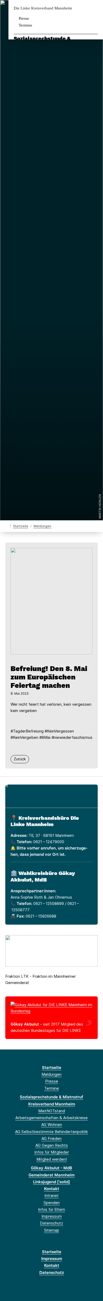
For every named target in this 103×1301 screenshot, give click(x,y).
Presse (24, 18)
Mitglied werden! (51, 1159)
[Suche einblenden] (80, 8)
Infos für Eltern (51, 1209)
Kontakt (51, 1188)
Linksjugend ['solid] (51, 1181)
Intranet (51, 1195)
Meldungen (42, 526)
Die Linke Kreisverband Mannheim (43, 8)
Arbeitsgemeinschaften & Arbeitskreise (51, 1117)
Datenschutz (51, 1223)
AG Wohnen (51, 1124)
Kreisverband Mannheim (51, 1104)
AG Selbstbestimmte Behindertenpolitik (51, 1131)
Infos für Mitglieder (51, 1152)
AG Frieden (51, 1138)
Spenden (52, 1202)
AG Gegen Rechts (51, 1145)
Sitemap (51, 1230)
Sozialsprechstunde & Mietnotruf (51, 1096)
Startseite (20, 526)
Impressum (51, 1216)
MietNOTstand (51, 1110)
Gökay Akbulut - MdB (51, 1167)
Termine (25, 25)
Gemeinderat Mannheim (51, 1174)
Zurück (20, 758)
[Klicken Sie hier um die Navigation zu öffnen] (95, 8)
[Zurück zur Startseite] (6, 525)
